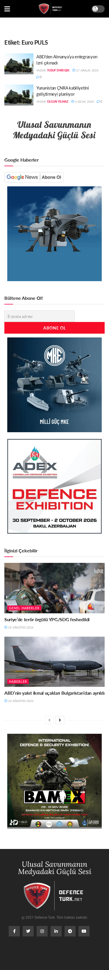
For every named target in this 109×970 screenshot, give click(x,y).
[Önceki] (49, 720)
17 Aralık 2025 (87, 70)
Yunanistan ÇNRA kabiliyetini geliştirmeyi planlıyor (62, 91)
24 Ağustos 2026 (20, 701)
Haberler (18, 681)
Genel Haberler (24, 608)
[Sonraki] (60, 720)
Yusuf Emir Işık (58, 70)
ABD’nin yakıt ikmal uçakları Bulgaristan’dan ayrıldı (54, 692)
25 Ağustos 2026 (20, 627)
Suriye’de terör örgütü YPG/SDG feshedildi (47, 619)
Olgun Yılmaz (57, 101)
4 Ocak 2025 (84, 101)
